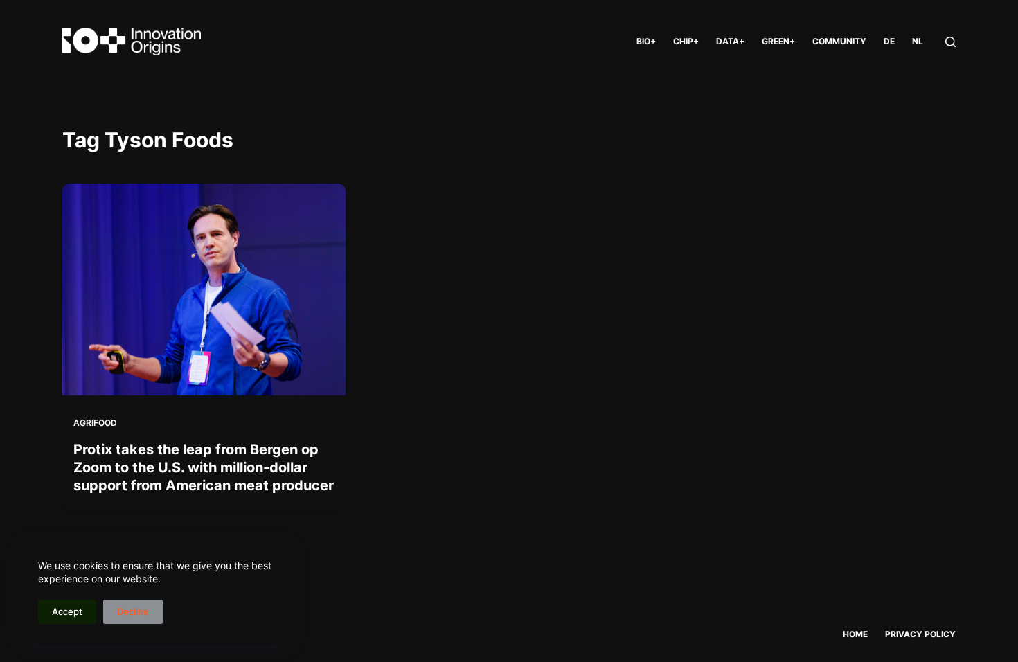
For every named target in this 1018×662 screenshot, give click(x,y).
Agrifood (95, 423)
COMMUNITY (839, 41)
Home (855, 634)
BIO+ (646, 41)
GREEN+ (778, 41)
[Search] (950, 42)
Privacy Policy (920, 634)
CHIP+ (686, 41)
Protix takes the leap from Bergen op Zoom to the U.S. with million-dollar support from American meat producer (203, 467)
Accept (67, 611)
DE (889, 41)
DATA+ (730, 41)
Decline (133, 611)
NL (917, 41)
